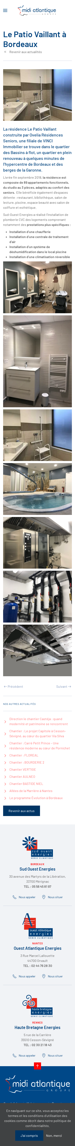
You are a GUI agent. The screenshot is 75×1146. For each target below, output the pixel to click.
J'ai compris (29, 1135)
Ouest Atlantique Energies (37, 948)
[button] (5, 10)
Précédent (15, 686)
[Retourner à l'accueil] (37, 10)
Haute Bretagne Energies (37, 1027)
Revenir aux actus (22, 811)
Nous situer (55, 897)
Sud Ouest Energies (37, 868)
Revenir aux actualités (25, 52)
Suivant (61, 686)
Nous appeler (27, 897)
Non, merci (54, 1135)
